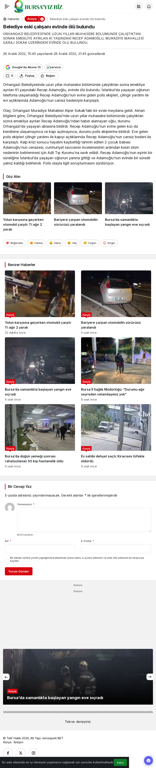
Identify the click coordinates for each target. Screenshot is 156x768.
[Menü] (7, 6)
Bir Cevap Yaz (19, 486)
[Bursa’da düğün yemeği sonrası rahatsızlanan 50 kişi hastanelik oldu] (40, 436)
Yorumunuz (26, 504)
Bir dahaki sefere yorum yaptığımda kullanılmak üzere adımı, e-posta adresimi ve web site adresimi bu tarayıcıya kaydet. (77, 559)
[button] (139, 6)
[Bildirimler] (149, 6)
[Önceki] (6, 677)
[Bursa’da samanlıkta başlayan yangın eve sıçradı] (129, 207)
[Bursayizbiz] (44, 6)
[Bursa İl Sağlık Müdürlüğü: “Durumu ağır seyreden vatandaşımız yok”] (116, 369)
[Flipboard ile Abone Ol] (53, 67)
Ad (8, 541)
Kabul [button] (120, 762)
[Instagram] (33, 753)
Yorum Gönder (18, 571)
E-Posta (87, 541)
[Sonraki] (149, 677)
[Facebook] (8, 753)
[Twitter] (21, 753)
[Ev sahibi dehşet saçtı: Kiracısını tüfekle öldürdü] (116, 436)
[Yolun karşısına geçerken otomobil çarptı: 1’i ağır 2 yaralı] (27, 207)
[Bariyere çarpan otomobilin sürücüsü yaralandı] (78, 207)
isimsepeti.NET (52, 738)
